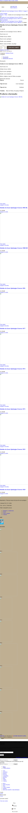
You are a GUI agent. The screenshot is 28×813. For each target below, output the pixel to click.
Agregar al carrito (13, 47)
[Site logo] (14, 7)
